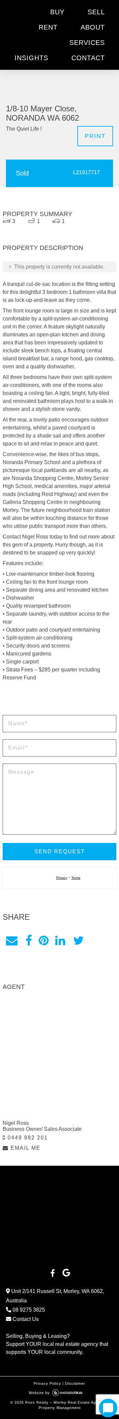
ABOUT (93, 27)
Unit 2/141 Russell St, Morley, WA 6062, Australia (55, 1295)
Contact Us (25, 1319)
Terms (75, 878)
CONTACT (88, 57)
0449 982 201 (27, 1137)
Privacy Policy (47, 1383)
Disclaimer (75, 1383)
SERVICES (87, 42)
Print (95, 136)
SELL (96, 12)
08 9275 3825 (28, 1310)
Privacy (61, 878)
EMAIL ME (25, 1148)
